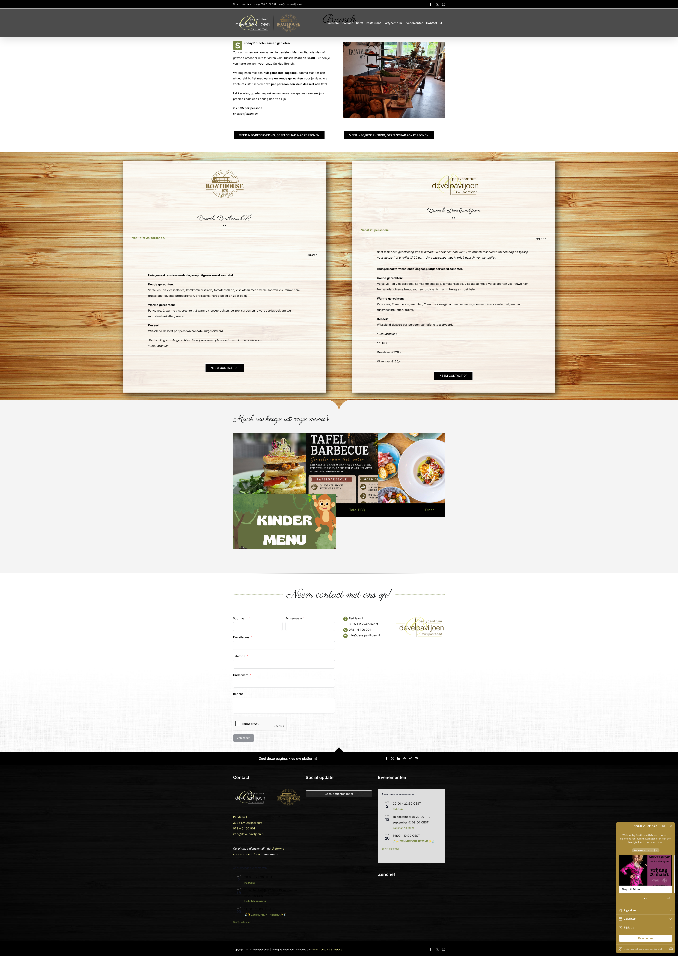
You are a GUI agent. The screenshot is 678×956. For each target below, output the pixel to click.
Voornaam (240, 618)
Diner (429, 510)
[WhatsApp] (404, 758)
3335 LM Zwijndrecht (363, 624)
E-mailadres (241, 637)
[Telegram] (410, 758)
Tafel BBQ (357, 510)
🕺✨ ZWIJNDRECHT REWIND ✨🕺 (265, 914)
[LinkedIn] (399, 758)
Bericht (238, 694)
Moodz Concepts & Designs (326, 949)
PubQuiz (249, 882)
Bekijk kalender (242, 922)
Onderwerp (240, 675)
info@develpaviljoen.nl (290, 4)
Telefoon (239, 656)
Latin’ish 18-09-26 (255, 901)
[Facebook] (386, 758)
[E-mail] (416, 758)
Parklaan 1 (356, 618)
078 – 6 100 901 (360, 629)
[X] (392, 758)
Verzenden (243, 737)
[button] (441, 23)
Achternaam (293, 618)
